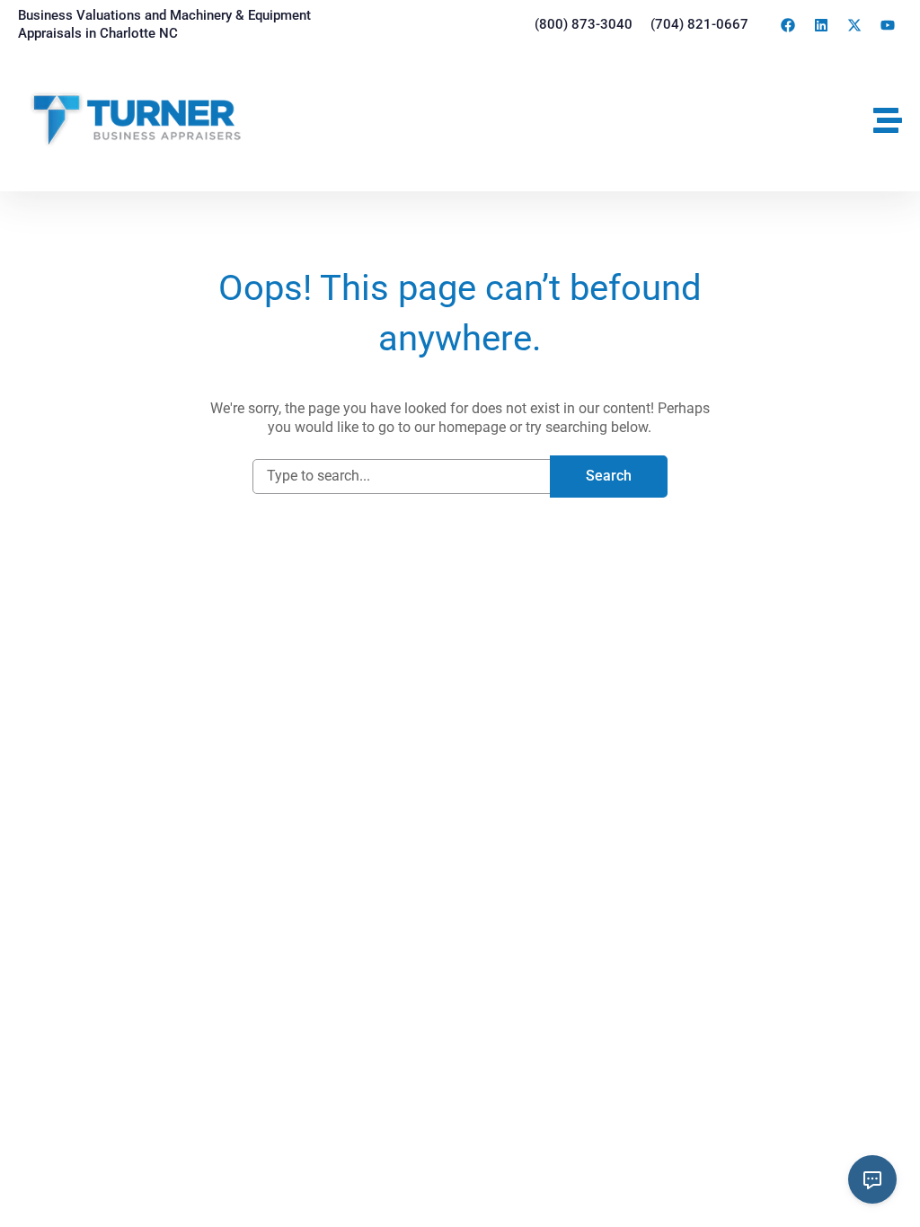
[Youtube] (887, 25)
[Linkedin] (821, 25)
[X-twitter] (854, 25)
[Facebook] (788, 25)
